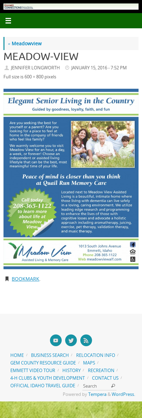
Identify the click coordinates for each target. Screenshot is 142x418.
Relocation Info (95, 355)
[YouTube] (56, 340)
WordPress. (123, 394)
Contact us (105, 378)
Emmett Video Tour (32, 370)
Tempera (97, 394)
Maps (89, 363)
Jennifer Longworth (35, 68)
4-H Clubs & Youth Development (47, 378)
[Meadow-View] (71, 179)
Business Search (50, 355)
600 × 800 (33, 77)
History (71, 370)
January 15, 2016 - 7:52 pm (99, 68)
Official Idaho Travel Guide (42, 385)
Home (17, 355)
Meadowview (25, 43)
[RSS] (86, 340)
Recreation (101, 370)
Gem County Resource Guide (43, 363)
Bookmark (25, 278)
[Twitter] (71, 340)
